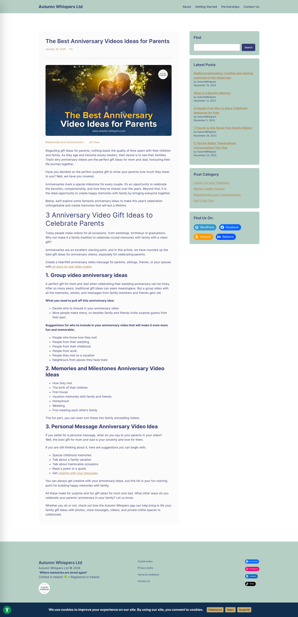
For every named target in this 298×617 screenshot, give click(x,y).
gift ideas (94, 142)
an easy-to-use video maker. (72, 266)
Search (248, 47)
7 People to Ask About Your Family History (223, 128)
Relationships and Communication (64, 142)
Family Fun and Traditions (211, 183)
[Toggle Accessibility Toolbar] (7, 609)
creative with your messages (78, 473)
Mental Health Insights (209, 188)
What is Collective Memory (212, 93)
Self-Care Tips (204, 200)
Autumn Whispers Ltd (61, 6)
